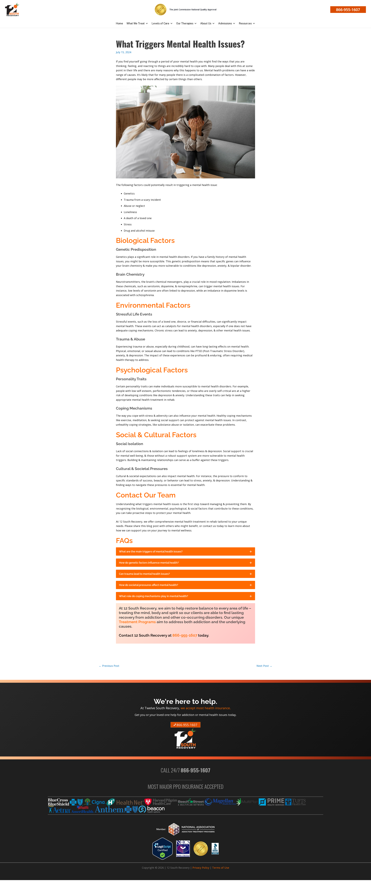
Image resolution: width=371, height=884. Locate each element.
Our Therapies (184, 23)
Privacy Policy (200, 867)
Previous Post (109, 665)
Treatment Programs (137, 622)
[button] (348, 9)
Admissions (225, 23)
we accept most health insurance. (206, 708)
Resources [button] (245, 23)
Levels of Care (160, 23)
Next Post (264, 665)
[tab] (185, 551)
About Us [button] (205, 23)
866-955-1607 (184, 635)
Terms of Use (220, 867)
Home (119, 23)
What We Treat (136, 23)
